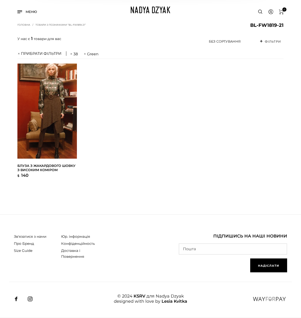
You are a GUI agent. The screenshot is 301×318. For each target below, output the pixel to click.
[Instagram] (30, 299)
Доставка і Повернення (72, 253)
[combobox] (231, 41)
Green (93, 54)
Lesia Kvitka (174, 301)
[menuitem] (271, 12)
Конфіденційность (78, 243)
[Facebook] (16, 299)
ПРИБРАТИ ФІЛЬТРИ (41, 53)
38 (75, 54)
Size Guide (23, 250)
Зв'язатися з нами (30, 236)
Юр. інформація (75, 236)
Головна (23, 24)
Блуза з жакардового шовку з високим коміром (46, 168)
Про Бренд (24, 243)
